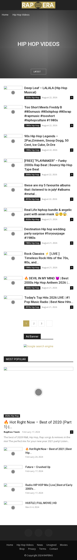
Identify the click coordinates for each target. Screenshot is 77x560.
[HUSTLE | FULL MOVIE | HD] (13, 507)
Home (5, 14)
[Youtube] (48, 533)
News (40, 545)
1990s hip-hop (32, 150)
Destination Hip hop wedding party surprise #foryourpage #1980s (44, 233)
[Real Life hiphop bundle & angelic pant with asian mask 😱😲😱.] (13, 214)
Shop (22, 548)
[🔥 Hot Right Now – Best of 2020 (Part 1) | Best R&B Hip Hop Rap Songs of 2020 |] (38, 392)
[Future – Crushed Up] (13, 471)
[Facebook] (28, 533)
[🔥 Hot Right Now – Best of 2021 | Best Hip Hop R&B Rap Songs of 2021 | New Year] (13, 453)
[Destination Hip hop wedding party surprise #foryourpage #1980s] (13, 234)
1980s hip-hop (32, 125)
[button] (6, 5)
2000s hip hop (32, 174)
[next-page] (49, 323)
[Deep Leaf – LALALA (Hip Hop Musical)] (13, 93)
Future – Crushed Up (37, 467)
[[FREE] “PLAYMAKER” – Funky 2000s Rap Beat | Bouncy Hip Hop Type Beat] (13, 165)
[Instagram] (38, 533)
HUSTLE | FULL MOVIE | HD (41, 503)
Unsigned (51, 545)
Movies (63, 545)
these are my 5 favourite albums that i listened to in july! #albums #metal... (47, 189)
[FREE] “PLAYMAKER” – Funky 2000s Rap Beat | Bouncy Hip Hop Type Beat (48, 165)
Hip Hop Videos (25, 545)
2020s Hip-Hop (32, 97)
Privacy (32, 548)
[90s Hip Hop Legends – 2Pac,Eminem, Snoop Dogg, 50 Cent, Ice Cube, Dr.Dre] (13, 141)
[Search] (72, 5)
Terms (42, 548)
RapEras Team (12, 431)
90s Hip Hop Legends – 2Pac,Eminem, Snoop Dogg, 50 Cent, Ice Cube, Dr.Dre (46, 140)
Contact (54, 548)
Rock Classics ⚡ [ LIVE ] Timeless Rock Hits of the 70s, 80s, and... (46, 258)
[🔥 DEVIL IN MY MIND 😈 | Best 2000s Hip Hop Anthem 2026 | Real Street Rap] (13, 283)
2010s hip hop (32, 199)
